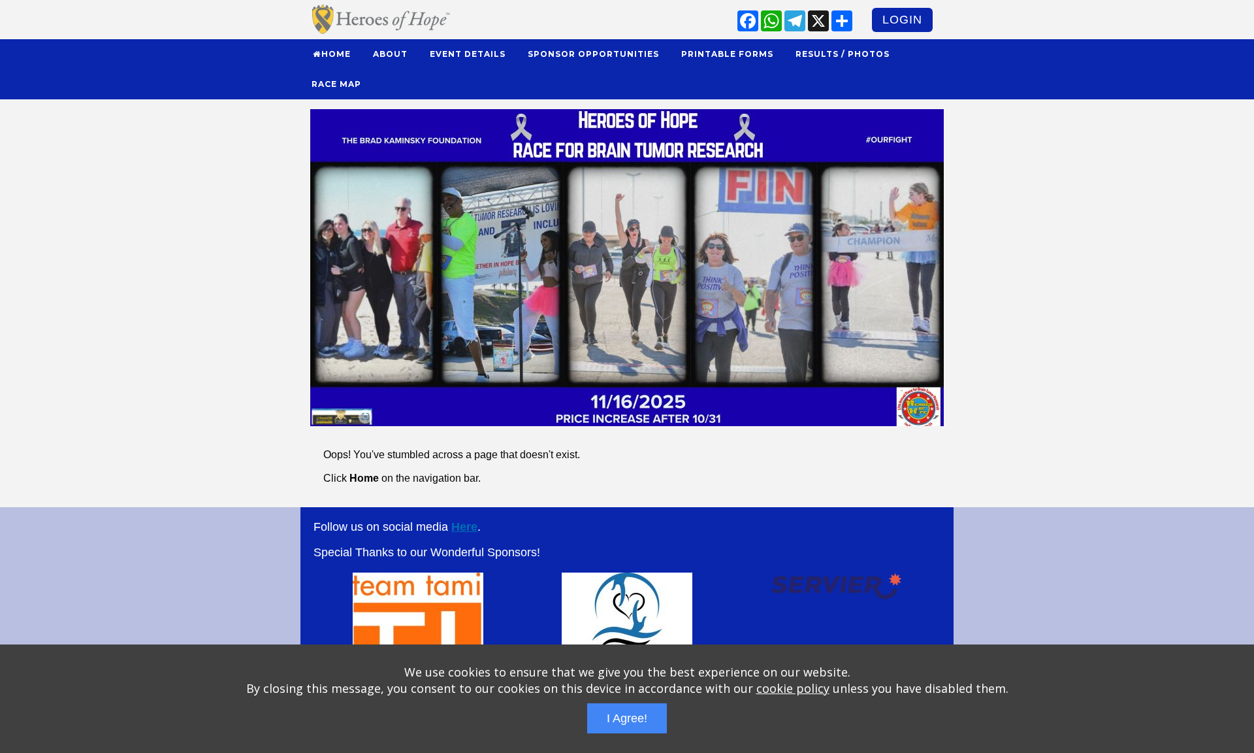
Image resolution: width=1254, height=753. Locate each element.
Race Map (336, 84)
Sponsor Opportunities (593, 54)
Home (336, 54)
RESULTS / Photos (843, 54)
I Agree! (627, 718)
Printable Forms (727, 54)
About (390, 54)
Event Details (468, 54)
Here (464, 526)
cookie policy (792, 688)
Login (902, 19)
